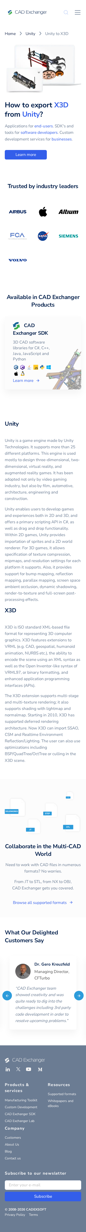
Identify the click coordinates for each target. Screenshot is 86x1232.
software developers (39, 132)
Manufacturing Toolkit (21, 1100)
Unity (30, 33)
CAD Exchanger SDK (20, 1114)
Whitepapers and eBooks (60, 1103)
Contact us (13, 1158)
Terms (33, 1214)
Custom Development (21, 1107)
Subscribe (43, 1196)
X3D (61, 105)
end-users (43, 126)
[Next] (79, 995)
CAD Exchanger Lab (19, 1121)
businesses (62, 139)
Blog (8, 1151)
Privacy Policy (15, 1214)
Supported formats (62, 1094)
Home (10, 33)
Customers (13, 1137)
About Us (12, 1144)
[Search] (66, 12)
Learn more (26, 154)
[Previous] (7, 995)
